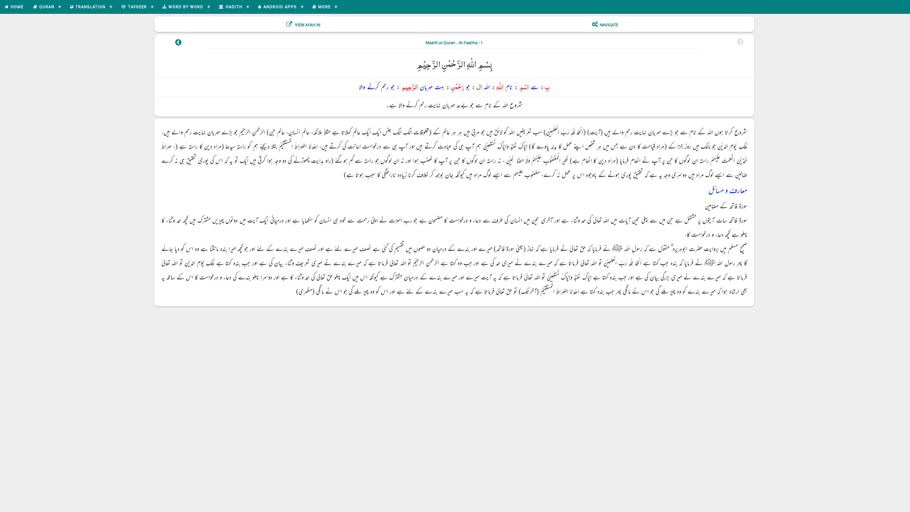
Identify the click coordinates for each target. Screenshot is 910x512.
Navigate (609, 24)
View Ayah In (307, 24)
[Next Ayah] (178, 43)
